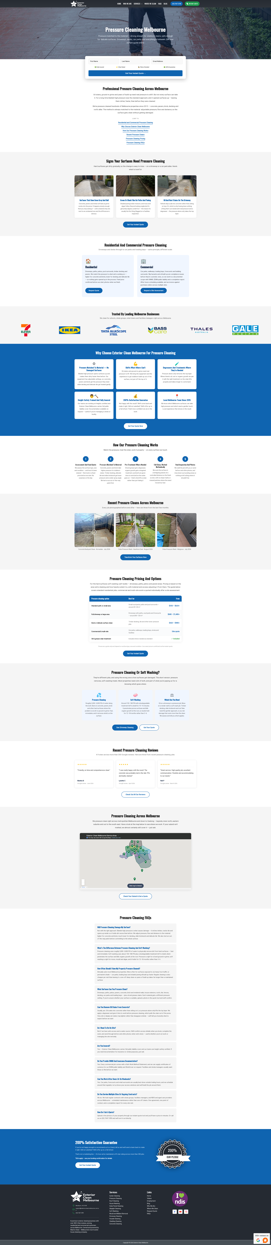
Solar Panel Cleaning (116, 1206)
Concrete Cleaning (115, 1224)
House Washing (114, 1203)
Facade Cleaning (114, 1219)
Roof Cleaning (114, 1201)
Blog (148, 1203)
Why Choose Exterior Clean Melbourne (135, 127)
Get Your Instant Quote (135, 225)
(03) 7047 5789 (80, 1213)
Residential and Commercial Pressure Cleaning (135, 123)
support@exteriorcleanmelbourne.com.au (87, 1209)
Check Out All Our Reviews (135, 795)
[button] (141, 3)
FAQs (149, 1213)
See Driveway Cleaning (124, 727)
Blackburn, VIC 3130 (81, 1205)
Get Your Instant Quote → (135, 73)
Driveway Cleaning (115, 1216)
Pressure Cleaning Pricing (135, 139)
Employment (151, 1201)
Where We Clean (152, 1208)
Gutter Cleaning (114, 1196)
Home (149, 1196)
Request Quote (94, 290)
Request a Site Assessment (153, 290)
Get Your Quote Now (135, 426)
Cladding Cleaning (115, 1221)
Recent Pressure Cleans (135, 135)
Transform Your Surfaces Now (135, 557)
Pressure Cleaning (115, 1198)
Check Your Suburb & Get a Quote (135, 896)
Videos (149, 1198)
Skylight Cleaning (115, 1208)
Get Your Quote (149, 727)
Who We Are (151, 1206)
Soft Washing (113, 1211)
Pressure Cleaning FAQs (136, 143)
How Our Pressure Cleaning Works (135, 131)
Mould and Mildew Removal (118, 1213)
